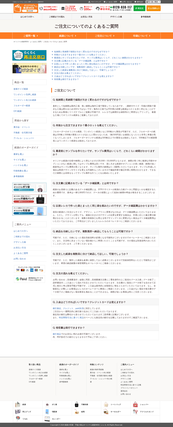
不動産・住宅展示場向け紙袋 (101, 376)
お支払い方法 (86, 16)
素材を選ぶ (19, 154)
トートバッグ (116, 404)
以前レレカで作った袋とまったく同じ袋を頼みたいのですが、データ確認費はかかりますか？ (97, 64)
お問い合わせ (127, 2)
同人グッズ (26, 412)
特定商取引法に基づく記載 (131, 385)
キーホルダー (116, 412)
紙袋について (66, 35)
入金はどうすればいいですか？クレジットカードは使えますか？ (84, 76)
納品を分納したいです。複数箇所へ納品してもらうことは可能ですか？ (87, 67)
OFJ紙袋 (18, 111)
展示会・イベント (22, 127)
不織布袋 (84, 404)
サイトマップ (96, 2)
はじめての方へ (27, 16)
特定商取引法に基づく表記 (71, 317)
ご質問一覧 (29, 35)
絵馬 (83, 412)
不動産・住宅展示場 (23, 132)
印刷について (141, 35)
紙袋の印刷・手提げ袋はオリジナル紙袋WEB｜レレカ (85, 425)
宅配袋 (54, 412)
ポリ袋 (54, 404)
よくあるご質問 (111, 2)
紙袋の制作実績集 (97, 369)
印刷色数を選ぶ (21, 170)
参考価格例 (146, 16)
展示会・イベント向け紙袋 (100, 372)
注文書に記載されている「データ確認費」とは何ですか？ (81, 61)
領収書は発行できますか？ (66, 79)
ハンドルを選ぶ (21, 165)
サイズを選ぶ (20, 159)
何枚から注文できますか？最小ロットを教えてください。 (81, 54)
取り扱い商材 (153, 2)
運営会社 (140, 2)
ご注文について (104, 35)
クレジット (68, 308)
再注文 (141, 8)
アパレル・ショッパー (24, 138)
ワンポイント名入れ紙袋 (25, 100)
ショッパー (144, 404)
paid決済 (79, 308)
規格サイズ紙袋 (21, 89)
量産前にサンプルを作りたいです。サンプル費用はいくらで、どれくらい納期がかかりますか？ (98, 57)
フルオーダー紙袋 (22, 105)
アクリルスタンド (147, 412)
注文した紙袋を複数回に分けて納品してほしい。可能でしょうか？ (85, 70)
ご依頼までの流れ (57, 16)
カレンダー (56, 419)
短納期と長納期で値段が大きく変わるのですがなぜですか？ (82, 51)
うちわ (25, 419)
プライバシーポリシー (129, 388)
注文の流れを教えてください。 (68, 73)
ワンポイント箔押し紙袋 (25, 94)
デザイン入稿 (116, 16)
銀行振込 (57, 308)
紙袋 (24, 404)
